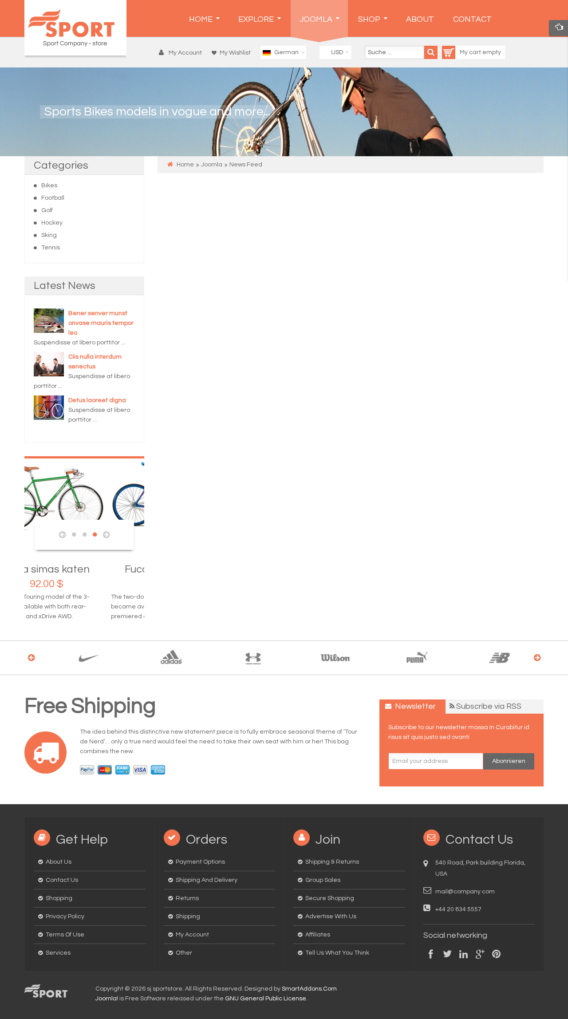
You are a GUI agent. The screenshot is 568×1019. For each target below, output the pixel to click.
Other (184, 953)
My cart (471, 52)
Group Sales (322, 880)
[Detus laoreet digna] (49, 407)
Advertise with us (330, 916)
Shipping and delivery (206, 880)
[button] (183, 53)
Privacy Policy (65, 916)
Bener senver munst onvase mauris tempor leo (101, 323)
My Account (192, 935)
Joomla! (106, 998)
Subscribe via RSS (488, 706)
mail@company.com (465, 892)
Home (185, 165)
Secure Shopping (329, 898)
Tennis (50, 248)
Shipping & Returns (332, 862)
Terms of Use (65, 935)
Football (52, 198)
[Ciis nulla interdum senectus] (49, 364)
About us (58, 862)
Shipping (188, 916)
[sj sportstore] (75, 27)
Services (58, 953)
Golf (47, 210)
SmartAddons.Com (309, 989)
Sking (49, 235)
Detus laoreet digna (97, 400)
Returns (187, 898)
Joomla (211, 165)
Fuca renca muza (84, 569)
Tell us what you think (337, 953)
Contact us (62, 880)
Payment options (200, 862)
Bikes (49, 185)
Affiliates (317, 935)
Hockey (52, 223)
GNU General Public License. (266, 998)
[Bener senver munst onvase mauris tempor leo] (49, 320)
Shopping (59, 898)
